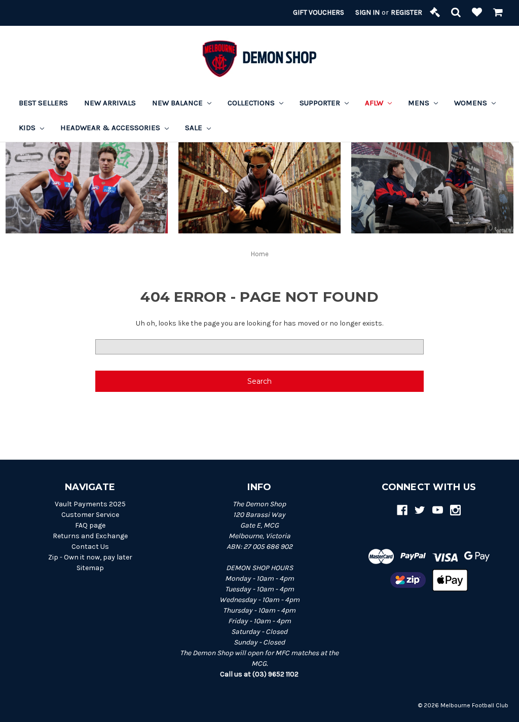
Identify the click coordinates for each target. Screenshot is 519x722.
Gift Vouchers (318, 12)
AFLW (375, 102)
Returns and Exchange (90, 536)
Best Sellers (43, 102)
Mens (419, 102)
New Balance (178, 102)
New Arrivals (110, 102)
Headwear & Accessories (111, 127)
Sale (194, 127)
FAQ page (90, 525)
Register (406, 12)
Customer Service (90, 514)
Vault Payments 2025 (90, 504)
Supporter (321, 102)
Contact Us (90, 546)
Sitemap (90, 568)
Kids (28, 127)
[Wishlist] (477, 13)
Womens (471, 102)
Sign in (367, 12)
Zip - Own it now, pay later (90, 557)
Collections (252, 102)
